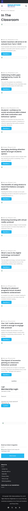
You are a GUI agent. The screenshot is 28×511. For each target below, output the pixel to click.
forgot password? (13, 401)
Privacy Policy (5, 476)
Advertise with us (6, 471)
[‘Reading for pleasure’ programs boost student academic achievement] (14, 277)
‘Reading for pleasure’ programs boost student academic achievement (11, 290)
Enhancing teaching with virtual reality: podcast (13, 221)
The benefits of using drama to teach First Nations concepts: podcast (13, 187)
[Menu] (2, 6)
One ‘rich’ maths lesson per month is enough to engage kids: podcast (12, 325)
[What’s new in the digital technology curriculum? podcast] (14, 242)
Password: (3, 396)
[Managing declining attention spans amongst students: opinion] (14, 138)
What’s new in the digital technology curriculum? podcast (11, 255)
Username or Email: (6, 391)
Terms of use (5, 478)
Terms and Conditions (21, 501)
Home (3, 10)
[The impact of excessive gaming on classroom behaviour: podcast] (14, 349)
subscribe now (4, 401)
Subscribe (4, 473)
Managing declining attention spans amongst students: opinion (13, 151)
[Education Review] (14, 5)
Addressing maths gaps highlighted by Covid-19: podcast (11, 77)
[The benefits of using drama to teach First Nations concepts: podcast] (14, 173)
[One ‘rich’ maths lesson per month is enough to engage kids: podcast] (14, 312)
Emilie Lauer (5, 39)
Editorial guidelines (6, 481)
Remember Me (5, 403)
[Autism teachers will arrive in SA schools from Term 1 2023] (14, 31)
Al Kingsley (4, 147)
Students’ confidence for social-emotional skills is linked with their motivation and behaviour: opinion (13, 113)
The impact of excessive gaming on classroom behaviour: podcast (11, 362)
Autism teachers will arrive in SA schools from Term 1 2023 (14, 43)
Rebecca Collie (5, 108)
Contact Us (4, 469)
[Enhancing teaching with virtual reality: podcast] (14, 209)
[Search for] (26, 6)
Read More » (6, 54)
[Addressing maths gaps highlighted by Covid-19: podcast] (14, 64)
